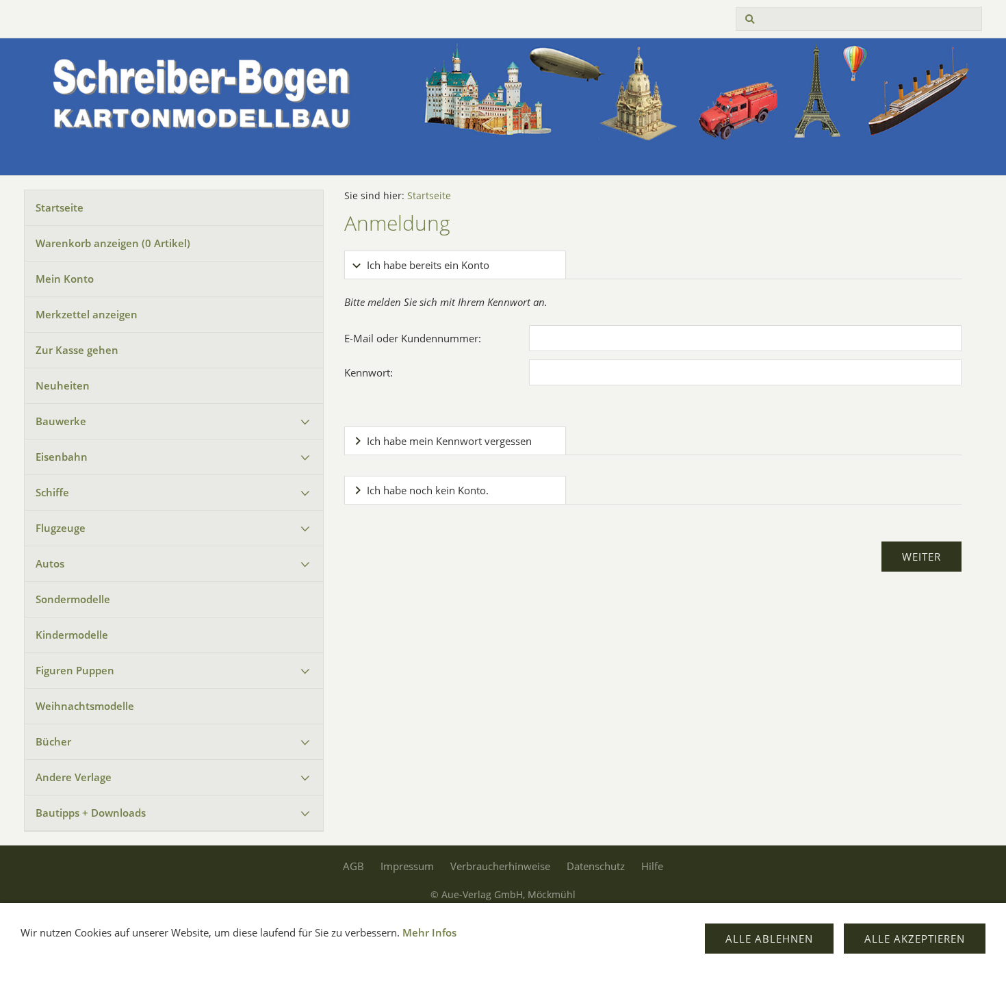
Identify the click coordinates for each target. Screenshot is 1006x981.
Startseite (59, 207)
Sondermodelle (73, 599)
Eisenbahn (62, 456)
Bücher (53, 741)
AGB (353, 866)
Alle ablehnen (769, 938)
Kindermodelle (72, 634)
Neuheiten (63, 385)
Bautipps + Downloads (91, 812)
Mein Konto (65, 278)
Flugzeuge (61, 528)
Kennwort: (368, 372)
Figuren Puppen (75, 670)
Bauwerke (61, 421)
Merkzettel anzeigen (87, 314)
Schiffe (52, 492)
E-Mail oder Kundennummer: (412, 338)
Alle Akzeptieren (914, 938)
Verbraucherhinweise (500, 866)
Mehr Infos (429, 932)
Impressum (407, 866)
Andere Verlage (74, 777)
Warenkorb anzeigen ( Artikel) (113, 243)
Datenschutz (596, 866)
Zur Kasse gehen (77, 350)
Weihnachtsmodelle (85, 706)
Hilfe (652, 866)
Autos (50, 563)
